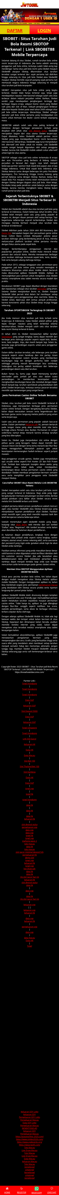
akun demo (21, 524)
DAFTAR (15, 30)
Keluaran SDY (29, 1114)
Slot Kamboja (30, 772)
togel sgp (29, 788)
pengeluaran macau (48, 585)
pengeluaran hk (29, 855)
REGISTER (21, 1192)
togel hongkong (29, 799)
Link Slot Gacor (29, 738)
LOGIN (44, 30)
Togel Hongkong (29, 683)
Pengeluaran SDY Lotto (29, 1117)
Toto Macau (29, 1147)
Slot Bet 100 (29, 761)
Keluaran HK (29, 744)
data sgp (29, 830)
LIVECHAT (51, 1192)
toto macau (29, 843)
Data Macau (29, 755)
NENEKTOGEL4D (29, 1128)
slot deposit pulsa (38, 130)
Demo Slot (6, 233)
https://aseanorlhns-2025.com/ (30, 1136)
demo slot (29, 857)
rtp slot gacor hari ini (29, 877)
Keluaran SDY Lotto (29, 1111)
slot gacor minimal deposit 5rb (29, 852)
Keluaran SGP (29, 705)
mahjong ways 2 (29, 841)
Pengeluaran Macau (29, 1120)
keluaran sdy (32, 424)
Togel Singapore (29, 727)
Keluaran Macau (29, 1161)
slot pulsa (41, 288)
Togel (29, 946)
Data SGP (29, 700)
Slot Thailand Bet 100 (29, 766)
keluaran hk (29, 819)
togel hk (29, 794)
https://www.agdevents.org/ (29, 1142)
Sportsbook (7, 336)
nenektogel (29, 1167)
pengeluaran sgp (29, 827)
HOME (7, 1192)
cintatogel (29, 1169)
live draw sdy (29, 868)
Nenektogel (29, 1172)
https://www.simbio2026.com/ (29, 1139)
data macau (29, 937)
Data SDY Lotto (29, 1122)
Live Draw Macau (29, 1150)
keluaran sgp (29, 904)
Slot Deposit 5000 (29, 711)
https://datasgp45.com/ (29, 1144)
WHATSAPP (36, 1192)
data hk (29, 805)
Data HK (29, 750)
